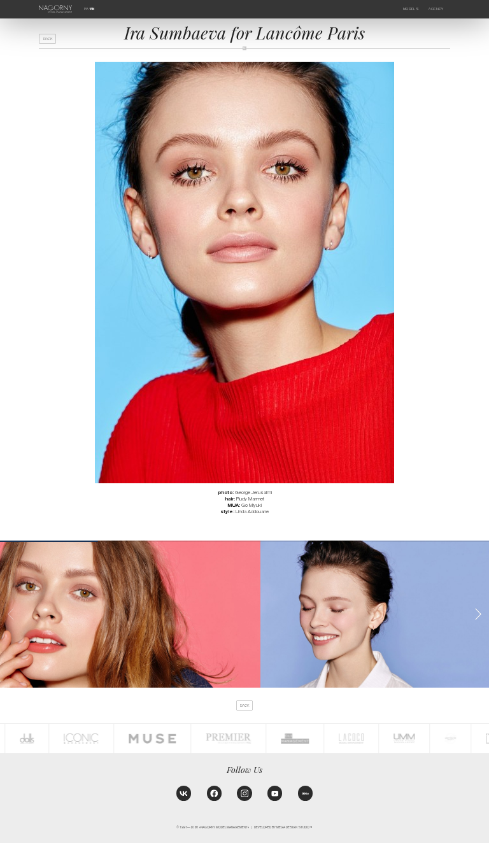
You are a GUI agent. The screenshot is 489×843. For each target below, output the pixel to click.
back (47, 39)
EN (92, 9)
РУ (86, 9)
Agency (436, 9)
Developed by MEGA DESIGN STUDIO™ (283, 827)
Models (411, 9)
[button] (478, 614)
